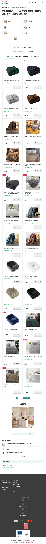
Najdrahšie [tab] (25, 56)
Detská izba (10, 32)
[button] (17, 87)
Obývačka (10, 27)
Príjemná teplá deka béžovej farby (10, 303)
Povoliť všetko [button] (29, 542)
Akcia (15, 51)
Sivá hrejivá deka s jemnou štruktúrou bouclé (33, 136)
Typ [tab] (14, 47)
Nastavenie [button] (16, 542)
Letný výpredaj (22, 51)
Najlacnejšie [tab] (18, 56)
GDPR (3, 484)
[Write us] (23, 513)
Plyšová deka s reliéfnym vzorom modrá (12, 248)
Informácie (6, 480)
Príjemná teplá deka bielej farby (30, 276)
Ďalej (22, 456)
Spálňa (9, 21)
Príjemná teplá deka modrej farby (10, 329)
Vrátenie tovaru (16, 488)
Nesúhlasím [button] (22, 542)
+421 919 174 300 (8, 465)
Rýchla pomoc (7, 469)
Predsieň (30, 32)
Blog (3, 485)
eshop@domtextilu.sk (8, 467)
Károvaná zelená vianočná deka (30, 329)
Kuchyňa (30, 21)
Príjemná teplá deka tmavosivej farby (11, 276)
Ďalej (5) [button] (26, 398)
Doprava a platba (16, 484)
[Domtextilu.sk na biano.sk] (26, 525)
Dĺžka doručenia (16, 486)
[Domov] (6, 2)
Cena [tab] (18, 47)
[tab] (21, 60)
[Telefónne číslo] (32, 2)
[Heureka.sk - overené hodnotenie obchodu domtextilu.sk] (20, 525)
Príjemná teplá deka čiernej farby (30, 303)
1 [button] (17, 398)
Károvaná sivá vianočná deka (9, 356)
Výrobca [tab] (24, 47)
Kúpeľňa (30, 27)
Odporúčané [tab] (10, 56)
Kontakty (4, 489)
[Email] (29, 2)
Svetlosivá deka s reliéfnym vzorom (31, 384)
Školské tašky (30, 51)
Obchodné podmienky (6, 482)
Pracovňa (20, 38)
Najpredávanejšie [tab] (35, 56)
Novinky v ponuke (5, 487)
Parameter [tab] (30, 47)
